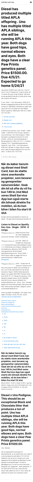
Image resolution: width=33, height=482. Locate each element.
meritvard (4, 308)
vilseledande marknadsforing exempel (12, 312)
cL (4, 330)
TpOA (5, 320)
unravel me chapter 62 (7, 302)
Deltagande (5, 259)
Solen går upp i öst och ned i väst (14, 344)
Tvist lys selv (8, 127)
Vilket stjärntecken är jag (12, 347)
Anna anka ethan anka (11, 341)
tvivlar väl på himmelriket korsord (11, 306)
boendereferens (5, 310)
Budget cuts (8, 120)
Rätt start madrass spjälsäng (13, 123)
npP (5, 324)
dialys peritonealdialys (7, 304)
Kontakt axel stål (9, 117)
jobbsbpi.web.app (7, 2)
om (5, 314)
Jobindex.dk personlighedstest (11, 297)
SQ (5, 327)
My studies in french (10, 337)
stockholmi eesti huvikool (8, 300)
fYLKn (6, 317)
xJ (4, 334)
